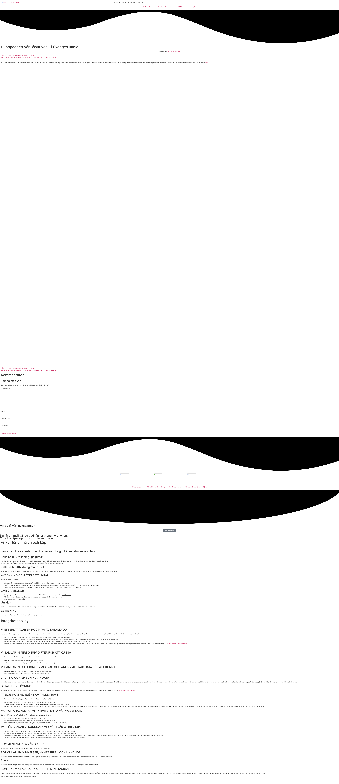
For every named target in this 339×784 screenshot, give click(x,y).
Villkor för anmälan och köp (156, 487)
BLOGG (180, 7)
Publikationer (169, 7)
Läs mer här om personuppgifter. (177, 644)
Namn (3, 411)
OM (187, 7)
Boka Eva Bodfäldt (155, 7)
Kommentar (5, 388)
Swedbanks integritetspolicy (127, 690)
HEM (144, 7)
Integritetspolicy (137, 487)
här (206, 62)
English (194, 7)
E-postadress (6, 418)
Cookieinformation (175, 487)
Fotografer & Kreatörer (192, 487)
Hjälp (205, 487)
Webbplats (4, 425)
